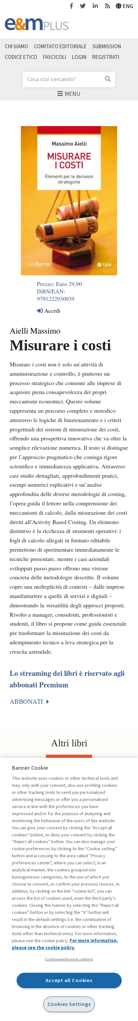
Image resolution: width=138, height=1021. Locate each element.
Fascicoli (54, 57)
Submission (106, 46)
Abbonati (27, 701)
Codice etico (21, 57)
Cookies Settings (69, 1004)
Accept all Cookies (69, 980)
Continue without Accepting (69, 959)
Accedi (51, 310)
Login (79, 57)
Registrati (105, 57)
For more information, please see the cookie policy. (65, 944)
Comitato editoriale (60, 46)
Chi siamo (16, 46)
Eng (128, 6)
